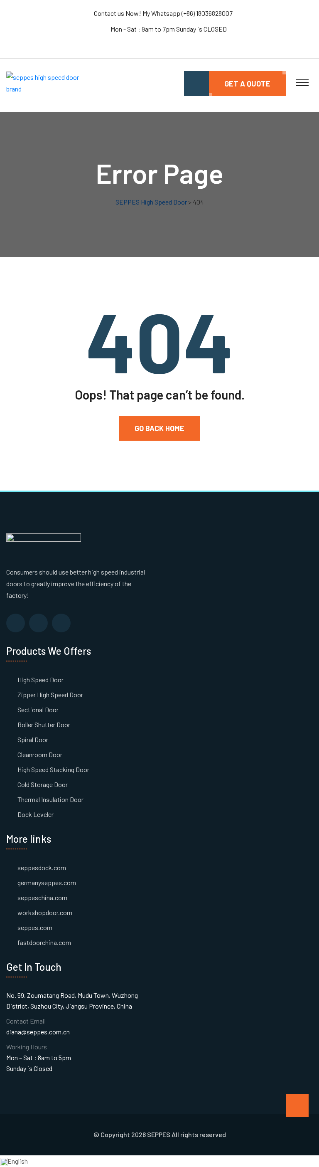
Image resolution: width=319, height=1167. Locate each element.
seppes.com (34, 927)
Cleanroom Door (39, 754)
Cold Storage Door (42, 784)
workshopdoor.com (44, 912)
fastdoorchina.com (44, 942)
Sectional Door (38, 709)
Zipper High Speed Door (50, 694)
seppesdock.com (41, 867)
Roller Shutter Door (43, 724)
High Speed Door (40, 679)
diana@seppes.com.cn (38, 1032)
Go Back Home (159, 428)
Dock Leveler (35, 814)
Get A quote (247, 83)
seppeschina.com (42, 897)
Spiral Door (32, 739)
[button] (159, 1161)
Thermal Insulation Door (50, 799)
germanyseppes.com (46, 882)
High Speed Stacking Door (53, 769)
